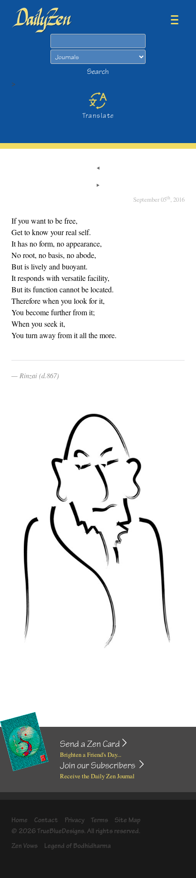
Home (19, 820)
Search (98, 71)
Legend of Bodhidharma (77, 846)
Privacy (75, 820)
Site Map (127, 820)
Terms (99, 820)
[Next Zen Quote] (98, 186)
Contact (46, 820)
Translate (98, 116)
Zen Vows (24, 846)
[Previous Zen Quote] (98, 168)
